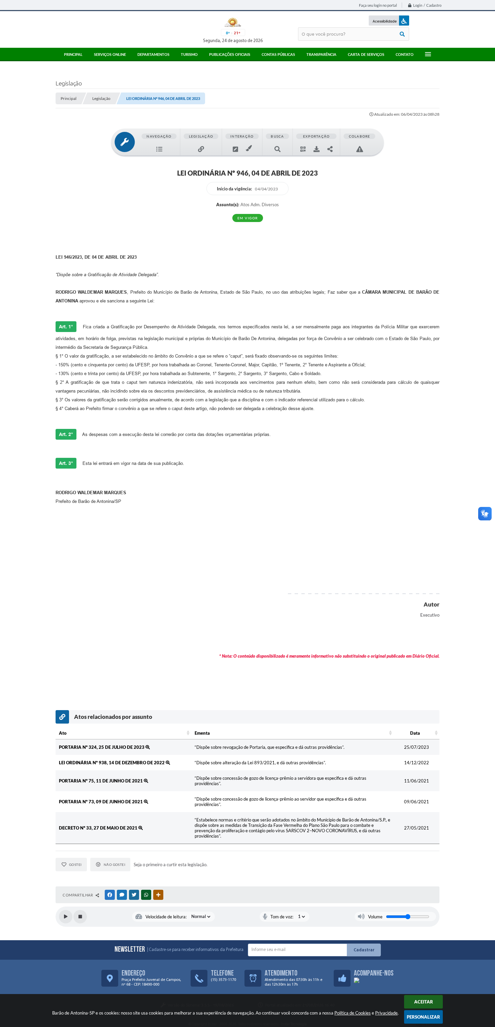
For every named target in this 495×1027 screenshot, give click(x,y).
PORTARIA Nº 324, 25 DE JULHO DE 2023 (102, 747)
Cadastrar (364, 950)
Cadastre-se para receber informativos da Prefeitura (196, 950)
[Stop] (80, 916)
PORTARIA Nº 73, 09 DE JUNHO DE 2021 (101, 801)
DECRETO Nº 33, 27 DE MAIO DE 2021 (98, 828)
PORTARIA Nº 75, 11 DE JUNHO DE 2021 (101, 780)
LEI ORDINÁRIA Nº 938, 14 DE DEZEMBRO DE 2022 (112, 762)
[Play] (65, 916)
